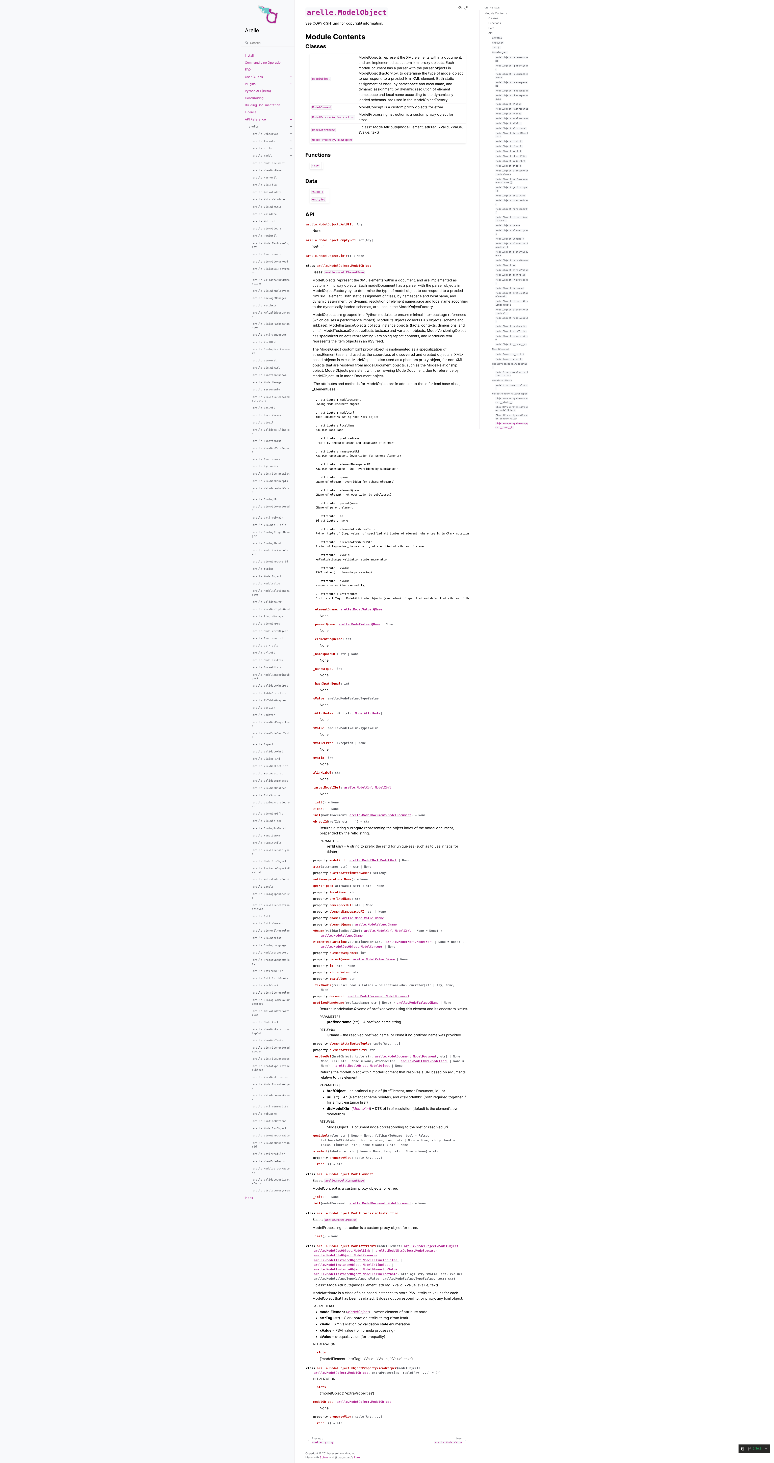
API (490, 32)
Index (249, 1198)
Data (491, 28)
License (250, 112)
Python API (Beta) (258, 91)
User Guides (254, 77)
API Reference (255, 119)
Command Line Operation (263, 62)
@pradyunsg (343, 1457)
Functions (494, 23)
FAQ (248, 70)
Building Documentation (262, 105)
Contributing (254, 98)
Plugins (250, 84)
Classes (493, 18)
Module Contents (496, 13)
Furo (357, 1457)
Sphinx (324, 1457)
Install (249, 55)
